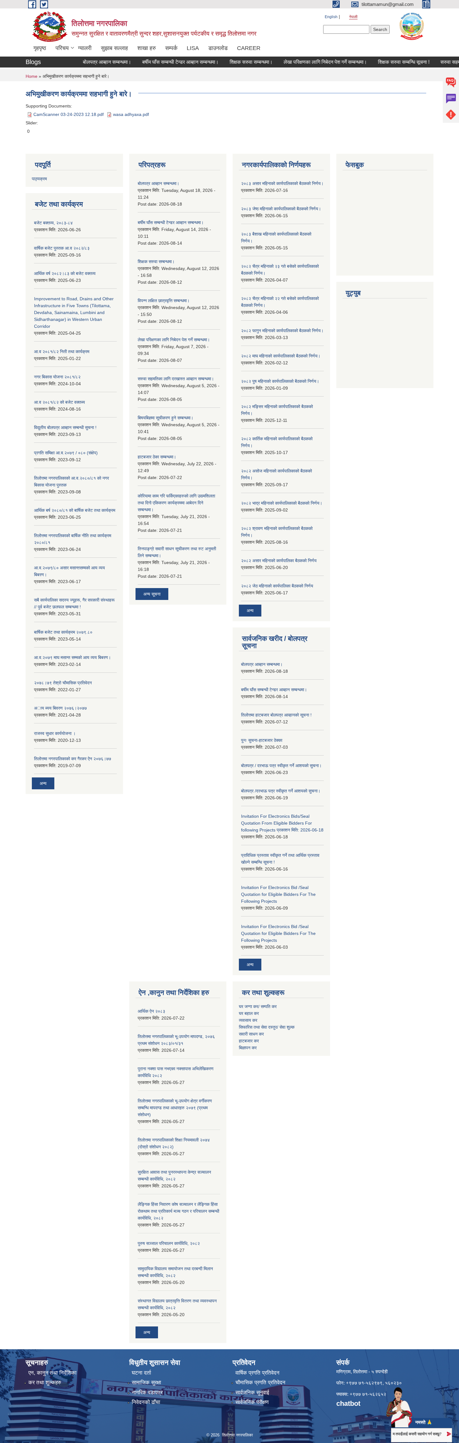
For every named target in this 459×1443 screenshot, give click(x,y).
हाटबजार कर (249, 1040)
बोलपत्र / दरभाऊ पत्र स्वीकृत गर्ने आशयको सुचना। (281, 765)
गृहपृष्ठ (39, 48)
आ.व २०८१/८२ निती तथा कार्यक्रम (61, 351)
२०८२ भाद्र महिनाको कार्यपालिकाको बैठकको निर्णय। (281, 503)
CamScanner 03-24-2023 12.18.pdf (68, 114)
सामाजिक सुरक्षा (146, 1383)
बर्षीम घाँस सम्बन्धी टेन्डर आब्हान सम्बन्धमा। (163, 62)
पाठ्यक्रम (39, 178)
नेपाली (353, 17)
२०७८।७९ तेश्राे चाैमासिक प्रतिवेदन (63, 682)
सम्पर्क (171, 48)
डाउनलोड (218, 48)
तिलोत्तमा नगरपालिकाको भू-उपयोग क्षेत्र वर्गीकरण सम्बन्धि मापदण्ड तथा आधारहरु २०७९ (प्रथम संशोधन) (175, 1107)
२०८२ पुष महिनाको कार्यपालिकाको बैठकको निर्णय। (280, 381)
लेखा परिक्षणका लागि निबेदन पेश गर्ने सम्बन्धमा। (307, 62)
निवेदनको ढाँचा (146, 1402)
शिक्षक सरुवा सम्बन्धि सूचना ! (386, 62)
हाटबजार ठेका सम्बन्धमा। (157, 456)
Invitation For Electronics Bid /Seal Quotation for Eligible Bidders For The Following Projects (278, 894)
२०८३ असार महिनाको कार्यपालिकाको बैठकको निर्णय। (282, 183)
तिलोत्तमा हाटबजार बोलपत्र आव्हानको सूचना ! (276, 714)
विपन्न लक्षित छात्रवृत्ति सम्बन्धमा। (164, 300)
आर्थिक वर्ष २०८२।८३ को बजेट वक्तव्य (65, 273)
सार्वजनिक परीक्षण (252, 1402)
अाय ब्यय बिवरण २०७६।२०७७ (60, 708)
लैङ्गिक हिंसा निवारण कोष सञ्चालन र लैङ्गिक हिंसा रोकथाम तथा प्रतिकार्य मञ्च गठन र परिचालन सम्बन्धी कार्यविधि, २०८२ (178, 1211)
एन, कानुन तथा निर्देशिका (52, 1373)
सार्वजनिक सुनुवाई (252, 1393)
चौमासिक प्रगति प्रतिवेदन (260, 1383)
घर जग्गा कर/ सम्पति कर (258, 1006)
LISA (193, 48)
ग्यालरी (84, 48)
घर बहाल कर (249, 1013)
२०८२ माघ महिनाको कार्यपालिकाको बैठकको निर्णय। (280, 355)
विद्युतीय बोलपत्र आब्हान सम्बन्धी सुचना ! (65, 427)
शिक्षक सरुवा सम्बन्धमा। (233, 62)
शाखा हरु (146, 48)
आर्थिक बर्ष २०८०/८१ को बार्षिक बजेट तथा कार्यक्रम (74, 510)
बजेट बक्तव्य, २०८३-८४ (53, 222)
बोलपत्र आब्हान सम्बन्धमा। (89, 62)
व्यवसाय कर (248, 1020)
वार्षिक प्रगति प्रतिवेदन (257, 1373)
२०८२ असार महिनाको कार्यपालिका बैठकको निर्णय (279, 560)
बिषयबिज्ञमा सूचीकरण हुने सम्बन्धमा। (165, 417)
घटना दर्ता (141, 1373)
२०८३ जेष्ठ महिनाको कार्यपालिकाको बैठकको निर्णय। (281, 208)
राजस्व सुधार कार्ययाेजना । (55, 733)
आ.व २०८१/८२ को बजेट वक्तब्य (59, 402)
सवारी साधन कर (251, 1033)
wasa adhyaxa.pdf (131, 114)
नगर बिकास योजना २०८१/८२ (57, 376)
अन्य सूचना (151, 594)
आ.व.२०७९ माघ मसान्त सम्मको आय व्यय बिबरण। (72, 657)
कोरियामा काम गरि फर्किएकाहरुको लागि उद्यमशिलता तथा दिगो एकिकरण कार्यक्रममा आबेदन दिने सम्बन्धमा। (176, 502)
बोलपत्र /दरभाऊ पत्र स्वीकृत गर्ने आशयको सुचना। (280, 790)
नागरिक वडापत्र (147, 1393)
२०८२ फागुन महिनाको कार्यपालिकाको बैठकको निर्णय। (282, 330)
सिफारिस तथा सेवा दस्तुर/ (259, 1027)
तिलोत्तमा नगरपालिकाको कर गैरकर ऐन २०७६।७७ (72, 758)
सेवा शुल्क (286, 1027)
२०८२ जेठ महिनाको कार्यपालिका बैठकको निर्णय (277, 585)
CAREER (248, 48)
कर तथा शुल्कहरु (44, 1383)
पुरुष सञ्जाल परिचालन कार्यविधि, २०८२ (169, 1243)
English (331, 17)
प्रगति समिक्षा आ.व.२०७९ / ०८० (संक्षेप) (66, 452)
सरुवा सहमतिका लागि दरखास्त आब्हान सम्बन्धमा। (176, 378)
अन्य (43, 783)
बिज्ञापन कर (248, 1047)
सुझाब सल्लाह (114, 48)
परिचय (62, 48)
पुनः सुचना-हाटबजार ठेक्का (261, 740)
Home (31, 76)
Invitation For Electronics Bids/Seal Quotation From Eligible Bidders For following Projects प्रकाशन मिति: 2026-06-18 (282, 823)
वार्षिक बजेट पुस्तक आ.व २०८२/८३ (62, 248)
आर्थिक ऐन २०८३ (151, 1011)
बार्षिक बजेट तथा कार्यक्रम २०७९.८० (63, 632)
